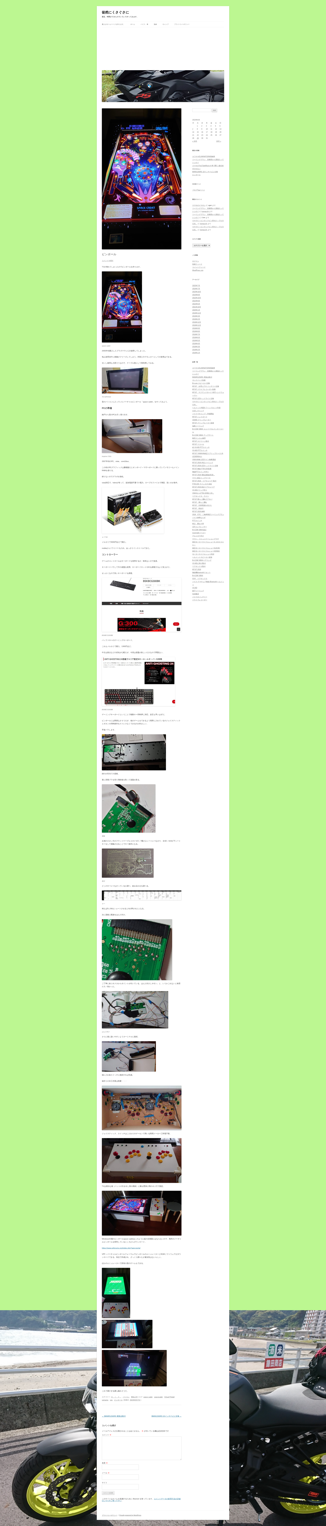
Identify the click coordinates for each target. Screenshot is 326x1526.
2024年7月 (196, 289)
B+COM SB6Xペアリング (201, 560)
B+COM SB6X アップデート (203, 435)
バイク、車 (144, 24)
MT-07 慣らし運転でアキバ (202, 499)
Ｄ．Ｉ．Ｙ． (116, 1397)
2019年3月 (196, 316)
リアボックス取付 (199, 566)
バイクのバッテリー (199, 597)
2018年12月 (196, 322)
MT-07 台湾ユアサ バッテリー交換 (205, 386)
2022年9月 (196, 301)
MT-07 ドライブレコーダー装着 (204, 389)
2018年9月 (196, 328)
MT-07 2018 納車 (198, 511)
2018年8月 (196, 331)
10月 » (218, 141)
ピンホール (118, 1400)
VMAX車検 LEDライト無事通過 (204, 460)
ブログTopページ (198, 190)
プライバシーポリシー (181, 24)
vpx (111, 1400)
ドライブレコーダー (199, 600)
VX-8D (194, 588)
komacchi (205, 211)
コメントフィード (199, 267)
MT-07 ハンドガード (199, 417)
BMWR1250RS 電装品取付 (114, 1416)
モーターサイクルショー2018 (203, 554)
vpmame (105, 1400)
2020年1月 (196, 310)
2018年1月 (196, 353)
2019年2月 (196, 319)
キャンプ (165, 24)
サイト (104, 1483)
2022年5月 (196, 304)
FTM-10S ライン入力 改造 (202, 484)
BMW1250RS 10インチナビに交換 (166, 1416)
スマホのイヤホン (199, 205)
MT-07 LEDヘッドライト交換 (203, 398)
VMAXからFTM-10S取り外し (203, 493)
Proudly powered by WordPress (130, 1515)
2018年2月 (196, 350)
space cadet (147, 1397)
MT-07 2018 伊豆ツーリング (202, 463)
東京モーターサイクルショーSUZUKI (206, 548)
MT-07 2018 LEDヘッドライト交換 (205, 466)
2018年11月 (196, 325)
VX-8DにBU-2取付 (199, 563)
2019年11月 (196, 313)
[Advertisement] (163, 48)
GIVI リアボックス (199, 579)
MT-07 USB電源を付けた (202, 505)
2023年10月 (196, 292)
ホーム (132, 24)
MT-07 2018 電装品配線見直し (203, 475)
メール (106, 1473)
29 (198, 138)
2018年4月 (196, 344)
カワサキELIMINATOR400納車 (203, 156)
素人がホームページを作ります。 (113, 24)
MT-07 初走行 (197, 508)
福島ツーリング (198, 426)
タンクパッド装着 (199, 380)
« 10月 (194, 141)
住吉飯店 (195, 594)
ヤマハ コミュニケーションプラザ (205, 539)
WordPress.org (197, 270)
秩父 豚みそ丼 (198, 524)
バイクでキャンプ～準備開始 (203, 414)
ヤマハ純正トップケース (201, 478)
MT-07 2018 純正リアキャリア (203, 487)
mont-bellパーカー (199, 533)
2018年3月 (196, 347)
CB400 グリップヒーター (201, 420)
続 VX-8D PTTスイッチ (201, 447)
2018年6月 (196, 337)
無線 (155, 24)
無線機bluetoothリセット (201, 572)
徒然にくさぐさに (115, 12)
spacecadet (158, 1397)
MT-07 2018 (196, 569)
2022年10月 (196, 298)
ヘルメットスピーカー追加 (202, 557)
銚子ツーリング (198, 591)
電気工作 (134, 1397)
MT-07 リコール (198, 444)
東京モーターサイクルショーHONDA (206, 551)
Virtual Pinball (169, 1397)
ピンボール (196, 175)
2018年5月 (196, 340)
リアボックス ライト (200, 496)
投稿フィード (197, 264)
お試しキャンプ (198, 411)
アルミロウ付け (198, 536)
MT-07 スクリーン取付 (200, 441)
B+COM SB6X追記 (199, 530)
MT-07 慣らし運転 (199, 502)
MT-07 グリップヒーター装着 (203, 423)
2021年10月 (196, 307)
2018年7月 (196, 334)
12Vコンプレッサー (199, 527)
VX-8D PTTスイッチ (199, 450)
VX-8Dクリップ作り (199, 490)
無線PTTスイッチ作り (200, 472)
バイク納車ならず (199, 518)
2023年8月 (196, 295)
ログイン (195, 261)
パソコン (126, 1397)
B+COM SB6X (197, 575)
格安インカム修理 (199, 438)
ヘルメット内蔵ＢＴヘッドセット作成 (206, 408)
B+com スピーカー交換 (201, 383)
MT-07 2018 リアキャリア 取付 (204, 481)
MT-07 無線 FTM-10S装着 (201, 469)
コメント (106, 1435)
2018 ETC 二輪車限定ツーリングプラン (208, 514)
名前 (105, 1463)
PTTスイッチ (197, 521)
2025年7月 (196, 286)
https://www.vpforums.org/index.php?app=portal (121, 1248)
